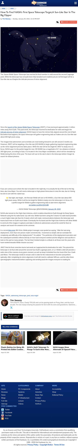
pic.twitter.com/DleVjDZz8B (39, 205)
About (37, 389)
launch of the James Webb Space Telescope (23, 127)
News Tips (39, 395)
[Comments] (58, 22)
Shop (54, 392)
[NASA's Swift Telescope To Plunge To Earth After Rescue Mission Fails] (39, 338)
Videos (20, 404)
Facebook (8, 412)
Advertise (38, 392)
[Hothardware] (39, 3)
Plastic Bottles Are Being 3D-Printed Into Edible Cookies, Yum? (12, 348)
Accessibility (56, 389)
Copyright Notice (46, 445)
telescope (22, 295)
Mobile (20, 395)
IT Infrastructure (23, 398)
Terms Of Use (59, 445)
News (12, 8)
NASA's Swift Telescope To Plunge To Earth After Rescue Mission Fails (39, 348)
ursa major (34, 295)
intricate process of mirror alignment (13, 132)
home (3, 8)
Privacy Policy (40, 401)
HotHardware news (46, 316)
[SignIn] (4, 2)
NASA (8, 295)
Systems (21, 392)
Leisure (21, 401)
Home (3, 389)
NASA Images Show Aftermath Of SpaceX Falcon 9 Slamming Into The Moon (64, 348)
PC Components (24, 389)
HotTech (38, 404)
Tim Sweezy (16, 300)
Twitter (7, 410)
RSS (6, 418)
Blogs (3, 398)
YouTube (8, 415)
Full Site (4, 401)
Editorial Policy (57, 395)
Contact (38, 398)
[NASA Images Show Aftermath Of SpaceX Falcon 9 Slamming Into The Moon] (65, 338)
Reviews (4, 392)
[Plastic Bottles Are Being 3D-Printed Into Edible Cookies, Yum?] (13, 338)
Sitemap (4, 404)
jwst (28, 295)
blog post (11, 230)
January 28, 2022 (54, 209)
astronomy (14, 295)
